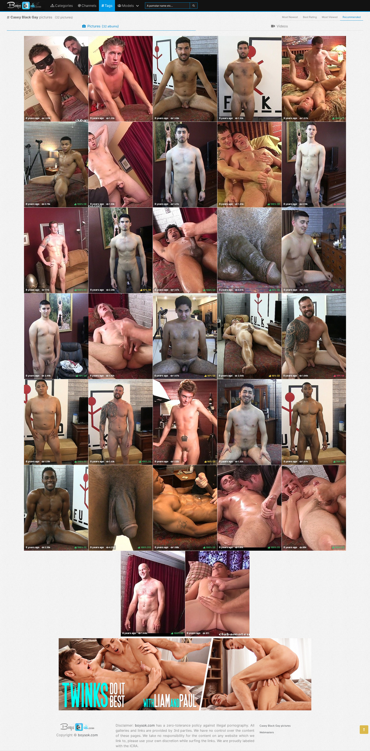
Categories (64, 5)
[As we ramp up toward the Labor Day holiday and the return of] (217, 593)
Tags (108, 5)
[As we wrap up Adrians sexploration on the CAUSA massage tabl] (249, 422)
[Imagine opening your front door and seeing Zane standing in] (120, 164)
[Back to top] (364, 729)
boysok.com (88, 735)
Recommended (352, 17)
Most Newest (290, 17)
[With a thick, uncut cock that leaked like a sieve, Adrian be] (185, 164)
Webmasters (267, 732)
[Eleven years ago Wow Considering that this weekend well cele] (56, 79)
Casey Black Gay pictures (275, 725)
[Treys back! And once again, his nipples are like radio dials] (185, 79)
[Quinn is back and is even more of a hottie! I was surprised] (120, 79)
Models (128, 5)
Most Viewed (329, 17)
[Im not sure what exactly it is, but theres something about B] (120, 336)
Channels (89, 5)
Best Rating (310, 17)
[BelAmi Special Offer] (185, 709)
